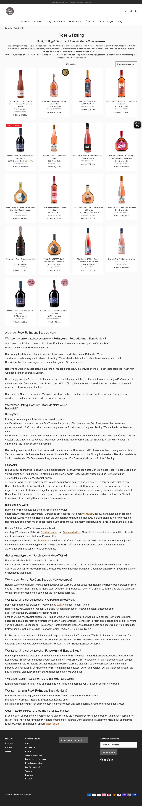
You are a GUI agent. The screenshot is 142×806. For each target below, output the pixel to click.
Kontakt (28, 779)
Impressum (30, 747)
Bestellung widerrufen (73, 740)
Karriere (8, 747)
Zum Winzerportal (32, 767)
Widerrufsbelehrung (33, 755)
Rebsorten (38, 21)
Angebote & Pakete (56, 21)
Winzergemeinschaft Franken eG (20, 794)
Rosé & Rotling (19, 28)
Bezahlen (29, 775)
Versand (28, 771)
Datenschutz (30, 751)
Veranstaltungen (105, 21)
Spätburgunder (49, 532)
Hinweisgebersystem (33, 763)
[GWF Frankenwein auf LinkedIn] (112, 760)
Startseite (8, 28)
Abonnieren (109, 752)
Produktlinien (75, 21)
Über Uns (90, 21)
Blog (120, 21)
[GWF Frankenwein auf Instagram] (108, 760)
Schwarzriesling (71, 532)
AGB (27, 743)
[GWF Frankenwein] (10, 11)
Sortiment (24, 21)
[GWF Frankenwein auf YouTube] (105, 760)
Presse (8, 751)
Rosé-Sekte (52, 723)
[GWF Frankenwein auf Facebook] (101, 760)
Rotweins (43, 540)
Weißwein (87, 513)
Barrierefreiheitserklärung (35, 759)
